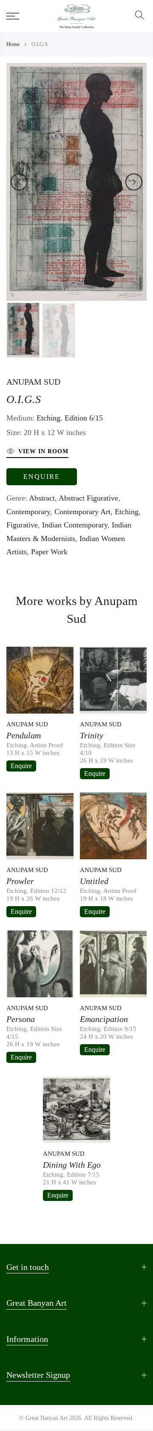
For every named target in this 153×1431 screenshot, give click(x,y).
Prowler (20, 881)
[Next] (133, 181)
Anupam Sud (33, 381)
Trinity (91, 735)
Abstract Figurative (88, 498)
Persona (20, 1019)
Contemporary (28, 511)
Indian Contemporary (75, 525)
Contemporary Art (82, 511)
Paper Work (49, 551)
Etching (127, 511)
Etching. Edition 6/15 (70, 418)
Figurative (22, 525)
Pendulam (23, 735)
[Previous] (19, 181)
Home (13, 44)
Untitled (94, 881)
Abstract (42, 498)
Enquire (41, 476)
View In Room (43, 451)
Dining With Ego (72, 1164)
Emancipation (104, 1019)
